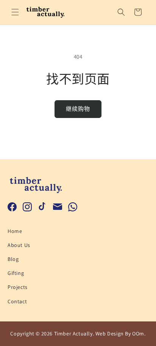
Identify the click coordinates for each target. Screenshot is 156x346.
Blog (13, 259)
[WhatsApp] (72, 206)
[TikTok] (42, 206)
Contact (17, 301)
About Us (19, 245)
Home (15, 231)
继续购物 (78, 108)
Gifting (16, 273)
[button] (15, 12)
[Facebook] (12, 206)
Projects (18, 287)
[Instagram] (27, 206)
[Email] (57, 206)
